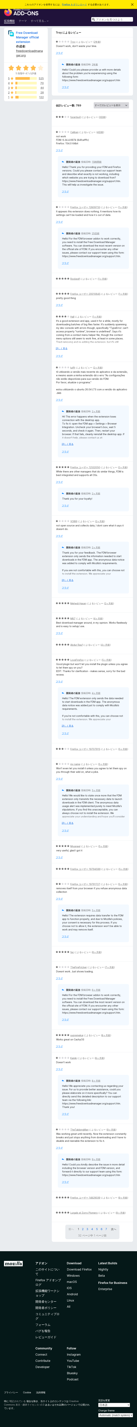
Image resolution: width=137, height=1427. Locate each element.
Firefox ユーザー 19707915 (85, 749)
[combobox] (112, 19)
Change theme (106, 1410)
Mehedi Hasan (78, 603)
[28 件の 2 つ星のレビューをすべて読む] (26, 92)
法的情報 (40, 1392)
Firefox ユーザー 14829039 (85, 1197)
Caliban (74, 132)
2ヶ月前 (98, 367)
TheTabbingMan (79, 1129)
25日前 (95, 233)
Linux (70, 1300)
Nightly (103, 1269)
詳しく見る (61, 348)
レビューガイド (45, 1337)
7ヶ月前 (109, 967)
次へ (113, 1229)
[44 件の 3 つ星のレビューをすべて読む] (26, 87)
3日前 (102, 117)
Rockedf (75, 278)
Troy (73, 41)
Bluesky (72, 1373)
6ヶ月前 (96, 952)
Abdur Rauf (76, 644)
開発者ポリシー (45, 1308)
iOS (69, 1288)
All (68, 1306)
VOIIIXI (73, 521)
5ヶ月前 (106, 659)
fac (72, 952)
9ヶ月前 (111, 1129)
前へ (71, 1229)
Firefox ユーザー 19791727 (85, 884)
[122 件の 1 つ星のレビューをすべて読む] (26, 97)
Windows (73, 1275)
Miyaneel (75, 846)
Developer (42, 1367)
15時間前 (97, 161)
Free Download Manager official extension (27, 37)
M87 (72, 618)
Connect (41, 1354)
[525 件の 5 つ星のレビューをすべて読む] (26, 78)
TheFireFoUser (78, 967)
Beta (101, 1275)
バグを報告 (42, 1331)
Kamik (73, 1058)
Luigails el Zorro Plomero (84, 1212)
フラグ (59, 52)
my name (75, 764)
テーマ (23, 20)
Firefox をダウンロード (74, 4)
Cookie (27, 1392)
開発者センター (45, 1301)
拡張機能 (9, 20)
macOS (72, 1282)
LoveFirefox (77, 659)
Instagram (74, 1354)
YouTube (73, 1360)
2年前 (97, 41)
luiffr (72, 367)
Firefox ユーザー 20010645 (85, 293)
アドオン (41, 1263)
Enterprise (105, 1289)
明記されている (17, 1401)
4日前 (100, 132)
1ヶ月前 (123, 207)
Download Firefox (79, 1269)
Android (72, 1294)
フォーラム (42, 1324)
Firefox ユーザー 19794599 (85, 869)
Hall (72, 316)
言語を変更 (104, 1400)
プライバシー (11, 1392)
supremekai (76, 1035)
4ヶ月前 (98, 618)
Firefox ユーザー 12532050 (85, 467)
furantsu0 (75, 117)
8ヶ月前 (106, 1035)
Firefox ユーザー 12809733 (85, 207)
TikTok (71, 1367)
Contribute (42, 1360)
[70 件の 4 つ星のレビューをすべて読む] (26, 83)
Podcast (73, 1379)
